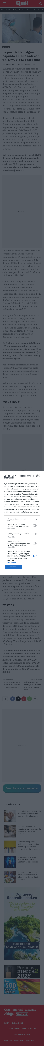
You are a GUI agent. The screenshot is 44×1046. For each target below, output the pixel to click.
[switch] (35, 525)
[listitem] (22, 519)
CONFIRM (13, 567)
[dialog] (22, 523)
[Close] (39, 476)
